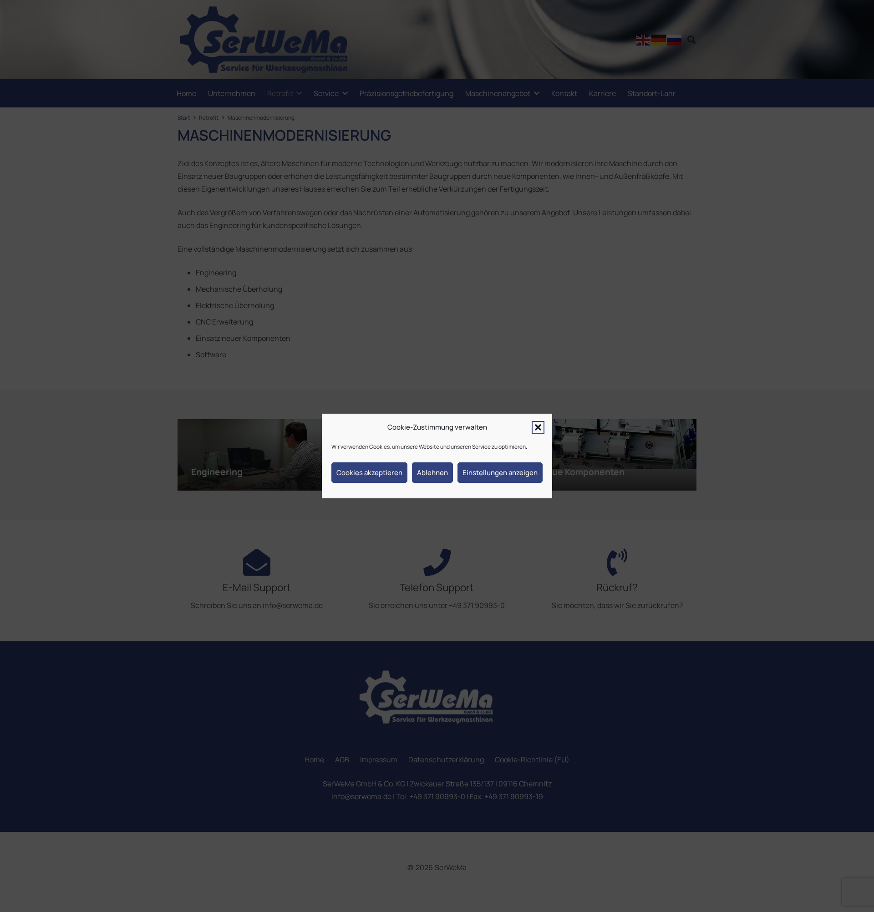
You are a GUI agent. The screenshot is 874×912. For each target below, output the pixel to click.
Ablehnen (432, 472)
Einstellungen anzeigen (500, 472)
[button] (538, 427)
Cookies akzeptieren (369, 472)
